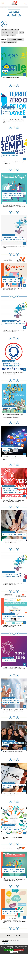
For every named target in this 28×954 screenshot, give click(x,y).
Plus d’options (14, 952)
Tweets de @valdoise (6, 943)
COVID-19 (17, 29)
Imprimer (19, 15)
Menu (2, 3)
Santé (3, 35)
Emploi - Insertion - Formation (15, 39)
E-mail (8, 15)
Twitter (15, 15)
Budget (11, 29)
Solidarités (13, 35)
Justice (16, 32)
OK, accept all (9, 950)
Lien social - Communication (8, 42)
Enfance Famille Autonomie (7, 32)
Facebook (12, 15)
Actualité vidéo (5, 29)
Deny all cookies (19, 950)
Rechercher (25, 3)
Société (7, 35)
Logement (22, 32)
